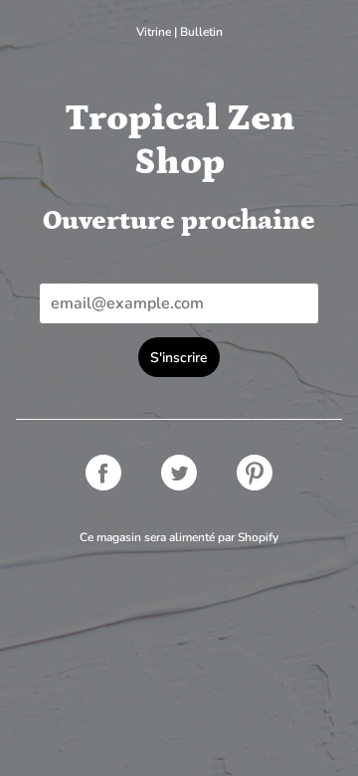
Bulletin (201, 32)
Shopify (258, 537)
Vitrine (153, 32)
